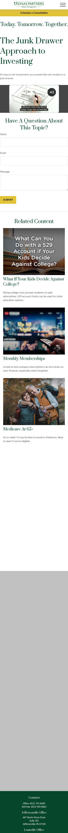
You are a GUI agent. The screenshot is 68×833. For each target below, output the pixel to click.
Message (5, 171)
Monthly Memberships (24, 358)
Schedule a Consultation (34, 13)
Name (3, 134)
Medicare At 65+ (18, 429)
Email (3, 153)
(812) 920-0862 (38, 807)
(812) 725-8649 (37, 804)
